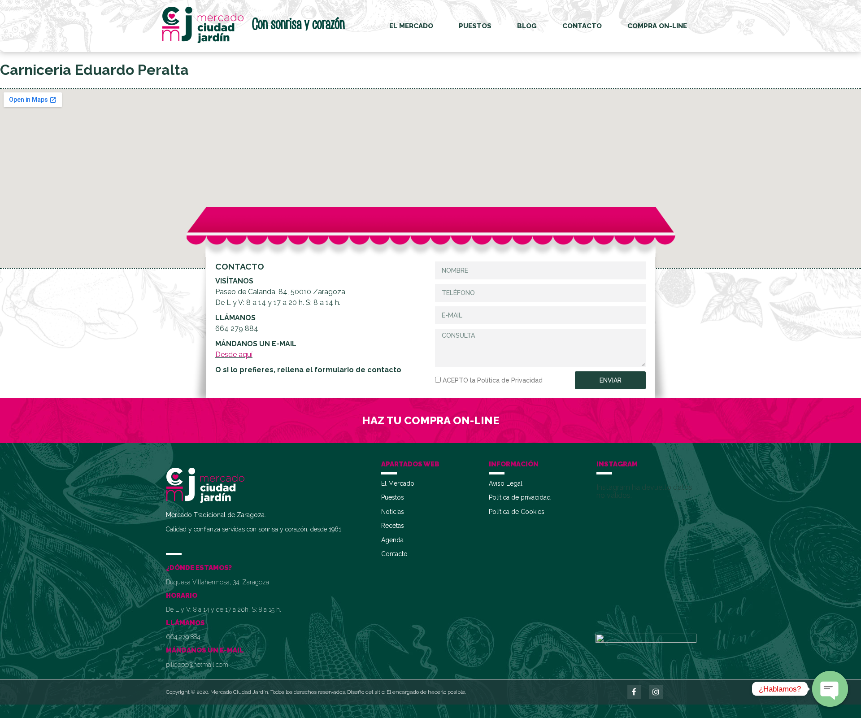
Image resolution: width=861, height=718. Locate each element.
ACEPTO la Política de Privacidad (493, 380)
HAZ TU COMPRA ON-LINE (431, 420)
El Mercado (411, 26)
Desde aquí (233, 354)
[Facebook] (634, 692)
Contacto (582, 26)
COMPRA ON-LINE (657, 26)
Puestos (475, 26)
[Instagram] (656, 692)
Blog (527, 26)
